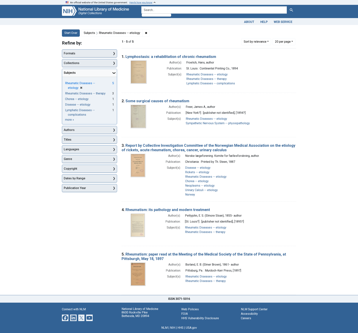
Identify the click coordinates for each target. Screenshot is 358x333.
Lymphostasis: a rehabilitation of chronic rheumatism (170, 56)
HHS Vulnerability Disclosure (200, 318)
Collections (71, 63)
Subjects (70, 72)
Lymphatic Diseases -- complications (210, 83)
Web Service (283, 22)
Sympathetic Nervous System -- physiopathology (218, 123)
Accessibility (249, 313)
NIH (172, 327)
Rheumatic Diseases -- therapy (206, 79)
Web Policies (190, 309)
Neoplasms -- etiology (200, 185)
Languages (71, 149)
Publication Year (75, 188)
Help (264, 22)
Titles (67, 139)
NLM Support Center (254, 309)
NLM (164, 327)
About (249, 22)
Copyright (70, 168)
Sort (255, 41)
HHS (180, 327)
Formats (69, 53)
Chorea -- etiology (197, 181)
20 (283, 41)
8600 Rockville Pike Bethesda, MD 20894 (135, 314)
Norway (190, 194)
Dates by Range (74, 178)
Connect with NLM (74, 309)
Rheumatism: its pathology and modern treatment (167, 209)
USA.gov (191, 327)
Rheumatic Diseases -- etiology (207, 74)
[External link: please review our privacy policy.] (65, 317)
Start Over (70, 33)
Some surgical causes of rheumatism (157, 101)
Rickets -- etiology (197, 172)
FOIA (184, 313)
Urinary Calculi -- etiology (201, 190)
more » (69, 119)
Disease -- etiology (198, 167)
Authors (69, 130)
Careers (246, 318)
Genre (68, 159)
